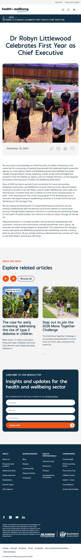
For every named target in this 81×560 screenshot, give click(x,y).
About (5, 454)
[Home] (4, 17)
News (11, 18)
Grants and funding (70, 489)
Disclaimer (22, 548)
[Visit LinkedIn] (23, 517)
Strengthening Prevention (48, 476)
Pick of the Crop (69, 470)
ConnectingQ (68, 459)
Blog (24, 459)
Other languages (9, 552)
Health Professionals (49, 455)
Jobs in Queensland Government (56, 548)
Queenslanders (30, 454)
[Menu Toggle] (74, 9)
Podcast (46, 470)
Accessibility (39, 548)
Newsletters (7, 480)
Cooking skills (28, 468)
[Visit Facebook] (4, 517)
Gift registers (8, 489)
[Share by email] (58, 149)
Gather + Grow (68, 480)
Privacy (30, 548)
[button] (68, 9)
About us (6, 459)
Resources (47, 466)
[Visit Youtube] (17, 517)
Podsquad (27, 478)
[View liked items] (63, 10)
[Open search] (68, 10)
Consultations (68, 484)
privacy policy (52, 396)
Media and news (9, 470)
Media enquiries (9, 475)
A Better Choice (69, 475)
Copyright (13, 548)
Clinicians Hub (48, 461)
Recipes (26, 464)
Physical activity (29, 473)
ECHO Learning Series (69, 465)
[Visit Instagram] (10, 517)
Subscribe (58, 2)
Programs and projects (8, 465)
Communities (69, 454)
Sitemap (5, 548)
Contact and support (72, 2)
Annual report (8, 484)
